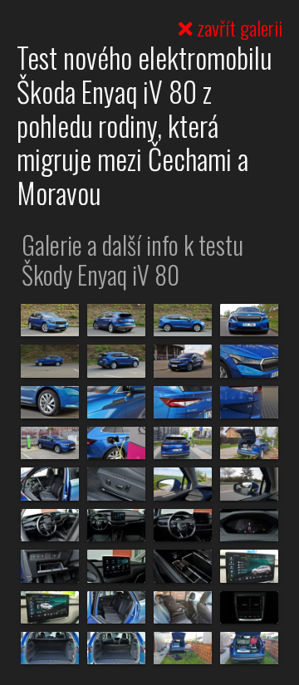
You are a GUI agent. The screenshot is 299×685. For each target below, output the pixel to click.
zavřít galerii (237, 27)
